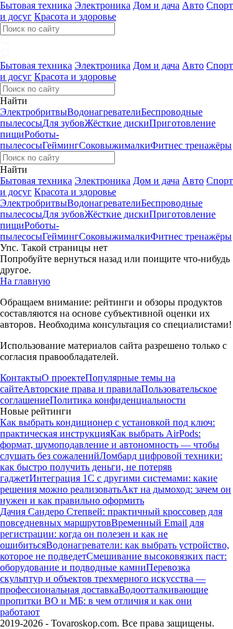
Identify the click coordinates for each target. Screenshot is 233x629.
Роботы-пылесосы (29, 140)
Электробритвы (33, 112)
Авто (193, 5)
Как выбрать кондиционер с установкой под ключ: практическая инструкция (107, 428)
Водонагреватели (104, 112)
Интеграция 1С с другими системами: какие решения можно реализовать (108, 484)
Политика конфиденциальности (118, 400)
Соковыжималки (114, 145)
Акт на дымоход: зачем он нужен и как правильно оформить (115, 495)
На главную (25, 281)
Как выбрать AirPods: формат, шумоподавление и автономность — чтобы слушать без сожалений (109, 444)
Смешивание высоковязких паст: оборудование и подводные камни (113, 562)
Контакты (21, 377)
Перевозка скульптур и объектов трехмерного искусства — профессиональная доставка (103, 578)
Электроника (102, 5)
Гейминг (60, 145)
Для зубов (63, 123)
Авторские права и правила (82, 389)
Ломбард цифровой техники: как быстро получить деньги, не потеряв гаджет (111, 467)
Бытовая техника (36, 5)
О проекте (63, 377)
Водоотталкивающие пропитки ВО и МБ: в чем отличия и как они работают (104, 600)
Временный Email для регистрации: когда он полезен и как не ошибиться (102, 533)
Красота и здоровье (75, 16)
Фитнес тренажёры (191, 145)
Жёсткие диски (117, 123)
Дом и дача (156, 5)
